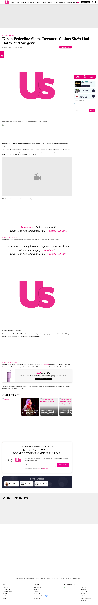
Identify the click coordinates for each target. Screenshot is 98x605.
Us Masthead (6, 589)
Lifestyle (39, 2)
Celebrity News (15, 2)
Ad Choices (37, 598)
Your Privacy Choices (39, 596)
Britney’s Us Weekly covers (9, 362)
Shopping (50, 2)
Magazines (61, 2)
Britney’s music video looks (9, 237)
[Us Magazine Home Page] (7, 2)
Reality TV (69, 2)
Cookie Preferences (39, 593)
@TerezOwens (27, 227)
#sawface (48, 250)
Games (56, 2)
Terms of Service (38, 587)
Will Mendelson (7, 47)
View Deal (43, 379)
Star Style (33, 2)
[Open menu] (2, 2)
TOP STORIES (65, 47)
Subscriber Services (86, 596)
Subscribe (85, 2)
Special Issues (84, 593)
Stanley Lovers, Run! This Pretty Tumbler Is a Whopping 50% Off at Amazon (43, 376)
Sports (44, 2)
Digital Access (84, 587)
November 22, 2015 (57, 230)
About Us (5, 587)
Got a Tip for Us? (7, 591)
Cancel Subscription (86, 598)
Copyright (36, 591)
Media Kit (5, 596)
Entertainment (25, 2)
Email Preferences (7, 593)
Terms (39, 468)
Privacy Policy (45, 468)
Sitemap (5, 598)
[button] (92, 2)
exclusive (46, 364)
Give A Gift (84, 591)
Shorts (75, 2)
